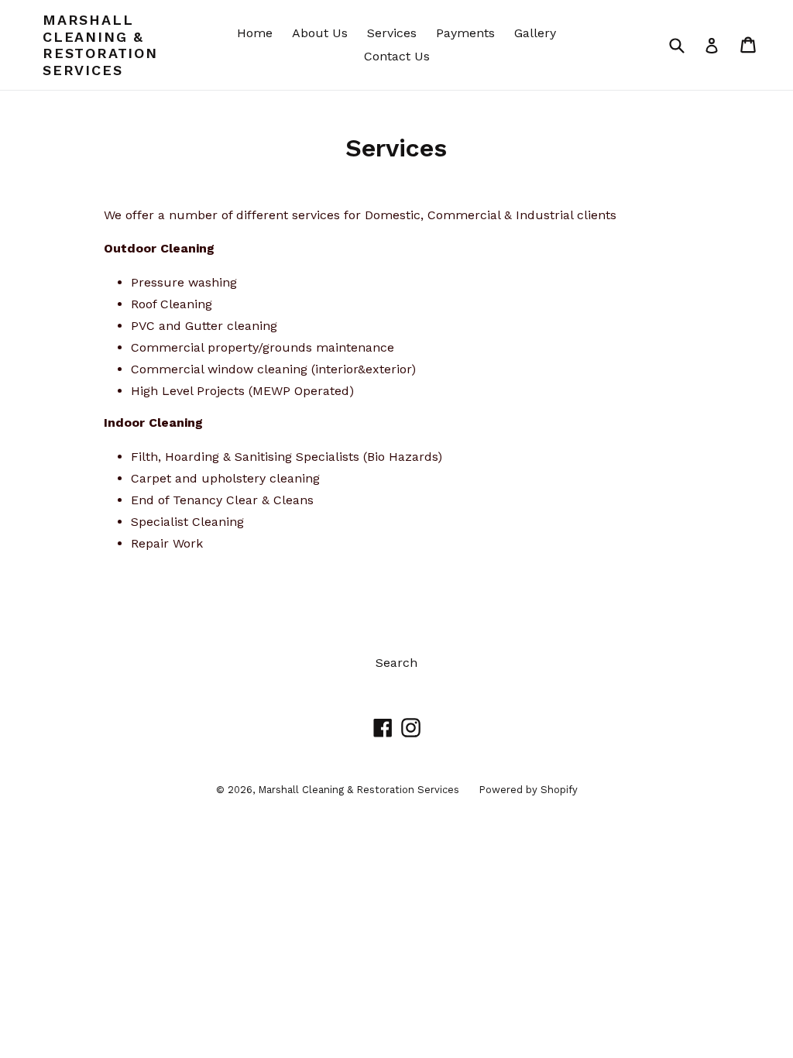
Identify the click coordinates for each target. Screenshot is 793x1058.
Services (392, 33)
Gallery (535, 33)
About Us (320, 33)
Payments (465, 33)
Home (255, 33)
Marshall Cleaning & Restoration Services (100, 45)
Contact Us (397, 56)
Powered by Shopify (528, 789)
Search (396, 662)
